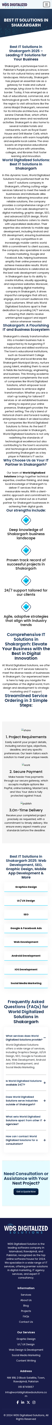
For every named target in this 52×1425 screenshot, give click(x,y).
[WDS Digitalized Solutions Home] (26, 1227)
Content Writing (26, 1360)
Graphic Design (26, 1339)
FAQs (26, 1316)
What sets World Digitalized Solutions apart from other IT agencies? (24, 1120)
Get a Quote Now (26, 1191)
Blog (26, 1305)
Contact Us (26, 1322)
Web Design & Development (26, 1349)
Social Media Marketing (26, 1355)
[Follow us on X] (28, 1402)
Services (26, 1294)
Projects (26, 1311)
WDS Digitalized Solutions (28, 1415)
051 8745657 (26, 1387)
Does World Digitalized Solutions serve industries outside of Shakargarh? (22, 1100)
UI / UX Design (26, 1344)
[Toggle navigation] (46, 4)
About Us (26, 1300)
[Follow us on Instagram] (33, 1402)
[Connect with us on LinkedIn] (22, 1402)
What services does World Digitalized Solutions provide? (24, 1037)
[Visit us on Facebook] (18, 1402)
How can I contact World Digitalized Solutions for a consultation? (22, 1140)
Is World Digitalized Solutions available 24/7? (24, 1082)
